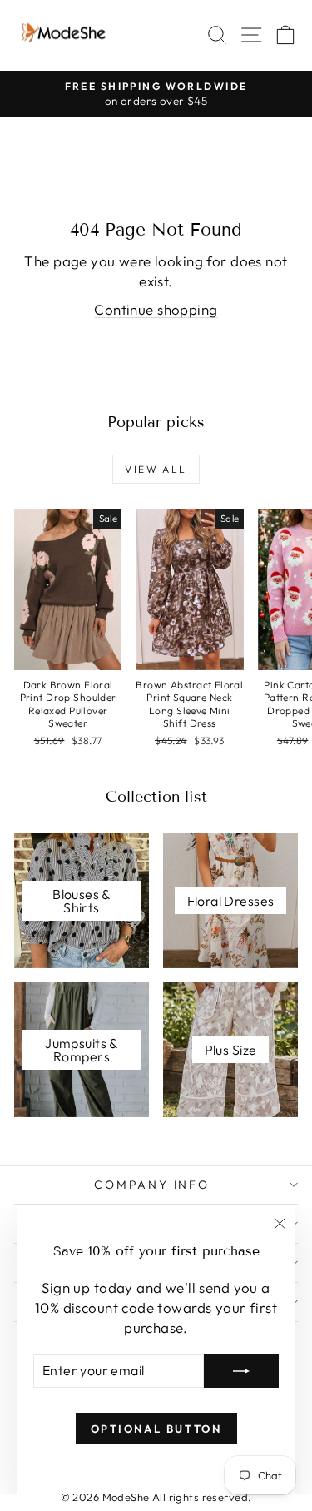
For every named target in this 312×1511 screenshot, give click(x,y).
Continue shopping (155, 309)
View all (155, 469)
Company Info (152, 1184)
